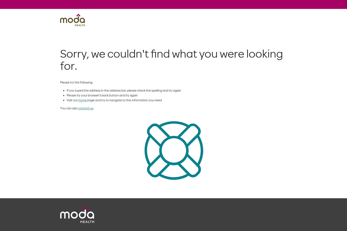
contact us (85, 108)
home (82, 100)
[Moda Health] (72, 20)
